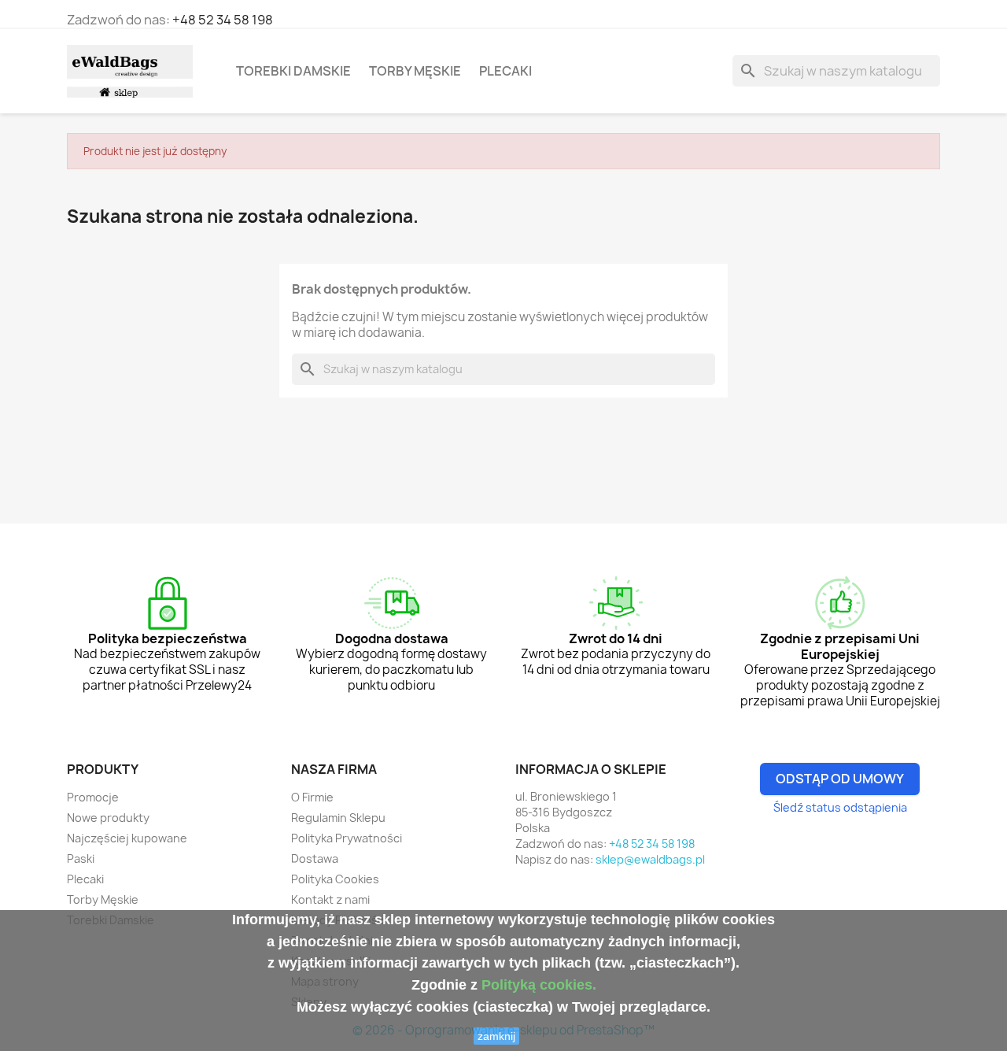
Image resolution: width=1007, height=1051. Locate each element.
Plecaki (505, 71)
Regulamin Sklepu (338, 817)
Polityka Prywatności (346, 838)
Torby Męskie (415, 71)
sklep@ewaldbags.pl (650, 859)
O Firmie (312, 797)
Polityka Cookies (335, 879)
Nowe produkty (108, 817)
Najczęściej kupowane (127, 838)
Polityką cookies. (538, 985)
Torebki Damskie (293, 71)
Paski (80, 858)
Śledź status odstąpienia (840, 807)
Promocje (93, 797)
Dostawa (314, 858)
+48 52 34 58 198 (222, 19)
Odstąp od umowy (840, 778)
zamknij (496, 1036)
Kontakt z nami (330, 899)
